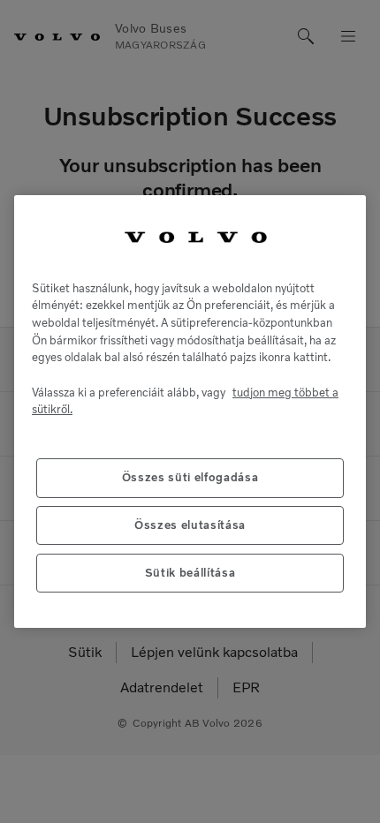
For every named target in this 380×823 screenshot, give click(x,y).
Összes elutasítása (190, 525)
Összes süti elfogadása (190, 477)
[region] (190, 411)
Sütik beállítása (190, 572)
